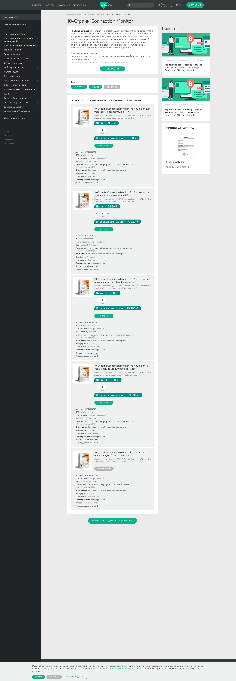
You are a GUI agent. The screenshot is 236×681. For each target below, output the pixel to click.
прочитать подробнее (75, 677)
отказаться (54, 677)
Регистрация (166, 6)
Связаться (195, 5)
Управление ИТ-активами (176, 60)
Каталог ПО (11, 17)
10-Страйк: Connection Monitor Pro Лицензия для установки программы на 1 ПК (122, 110)
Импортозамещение (16, 24)
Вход (163, 4)
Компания (64, 5)
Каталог (36, 5)
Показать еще (112, 69)
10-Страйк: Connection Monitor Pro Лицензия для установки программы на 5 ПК (122, 194)
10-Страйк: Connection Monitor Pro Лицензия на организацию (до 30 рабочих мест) (121, 280)
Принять (38, 677)
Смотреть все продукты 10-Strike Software (112, 520)
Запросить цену (104, 468)
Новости (49, 5)
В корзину (104, 145)
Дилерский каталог (15, 118)
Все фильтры (78, 87)
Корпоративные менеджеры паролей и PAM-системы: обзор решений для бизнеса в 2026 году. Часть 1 (185, 112)
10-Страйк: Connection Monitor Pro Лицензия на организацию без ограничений (121, 454)
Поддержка (80, 5)
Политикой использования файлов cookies (112, 668)
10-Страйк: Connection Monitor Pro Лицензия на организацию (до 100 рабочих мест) (121, 367)
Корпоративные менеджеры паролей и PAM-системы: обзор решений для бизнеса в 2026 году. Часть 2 (185, 67)
